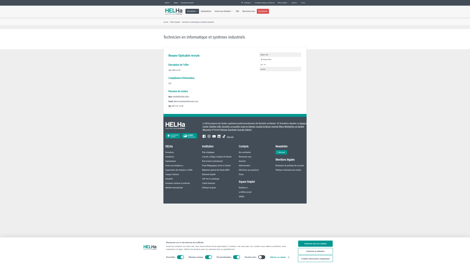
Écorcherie (232, 129)
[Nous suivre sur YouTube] (214, 136)
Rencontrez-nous (248, 11)
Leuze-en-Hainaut (248, 126)
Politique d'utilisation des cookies (288, 170)
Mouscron (207, 129)
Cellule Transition (208, 183)
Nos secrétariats (245, 152)
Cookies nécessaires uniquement (315, 259)
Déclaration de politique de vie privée (290, 165)
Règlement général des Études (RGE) (215, 170)
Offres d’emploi (282, 3)
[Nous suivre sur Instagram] (209, 136)
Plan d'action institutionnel (212, 161)
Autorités (242, 161)
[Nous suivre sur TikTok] (224, 136)
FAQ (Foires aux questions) (249, 170)
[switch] (208, 257)
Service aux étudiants (223, 11)
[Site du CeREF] (189, 136)
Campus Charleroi (172, 174)
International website (187, 3)
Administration (244, 165)
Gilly (219, 126)
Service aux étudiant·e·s (174, 165)
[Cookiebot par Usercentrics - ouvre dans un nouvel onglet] (150, 260)
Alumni (176, 3)
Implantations (206, 11)
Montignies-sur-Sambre (294, 126)
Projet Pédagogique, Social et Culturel (216, 165)
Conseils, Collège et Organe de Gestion (217, 156)
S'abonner (281, 152)
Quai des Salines (244, 129)
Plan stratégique (208, 152)
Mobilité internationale (174, 187)
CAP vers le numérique (210, 179)
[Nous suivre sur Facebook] (204, 136)
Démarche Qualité (209, 174)
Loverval (274, 126)
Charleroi (212, 126)
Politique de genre (209, 187)
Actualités (169, 179)
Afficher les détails (278, 257)
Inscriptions (262, 11)
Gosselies (225, 126)
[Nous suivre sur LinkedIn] (219, 136)
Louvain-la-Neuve (263, 126)
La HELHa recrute (245, 192)
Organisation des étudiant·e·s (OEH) (178, 170)
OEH (237, 11)
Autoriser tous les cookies (315, 244)
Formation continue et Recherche (265, 3)
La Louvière (235, 126)
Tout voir (230, 137)
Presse (303, 3)
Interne (167, 3)
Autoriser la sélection (315, 251)
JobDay (241, 196)
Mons (281, 126)
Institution (247, 3)
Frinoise (224, 129)
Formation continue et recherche (177, 183)
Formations (191, 11)
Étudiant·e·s (243, 187)
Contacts (294, 3)
